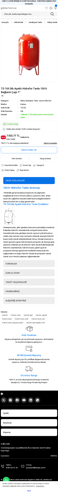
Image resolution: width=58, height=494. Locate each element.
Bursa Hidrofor (45, 100)
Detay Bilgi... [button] (40, 486)
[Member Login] (51, 8)
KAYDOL (54, 456)
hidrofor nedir (16, 315)
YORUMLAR (11, 263)
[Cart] (55, 8)
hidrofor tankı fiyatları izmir (35, 323)
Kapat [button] (29, 491)
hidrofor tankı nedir (21, 319)
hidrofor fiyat (28, 315)
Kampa (23, 104)
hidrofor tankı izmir (38, 319)
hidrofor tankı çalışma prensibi (12, 323)
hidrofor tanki (7, 319)
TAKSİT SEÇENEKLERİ (15, 282)
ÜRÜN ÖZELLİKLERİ (14, 180)
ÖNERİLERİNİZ (12, 291)
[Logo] (8, 8)
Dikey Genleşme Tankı (29, 100)
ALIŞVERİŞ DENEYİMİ (15, 300)
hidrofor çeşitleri (41, 315)
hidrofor (5, 315)
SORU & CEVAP (12, 272)
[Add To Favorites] (9, 165)
